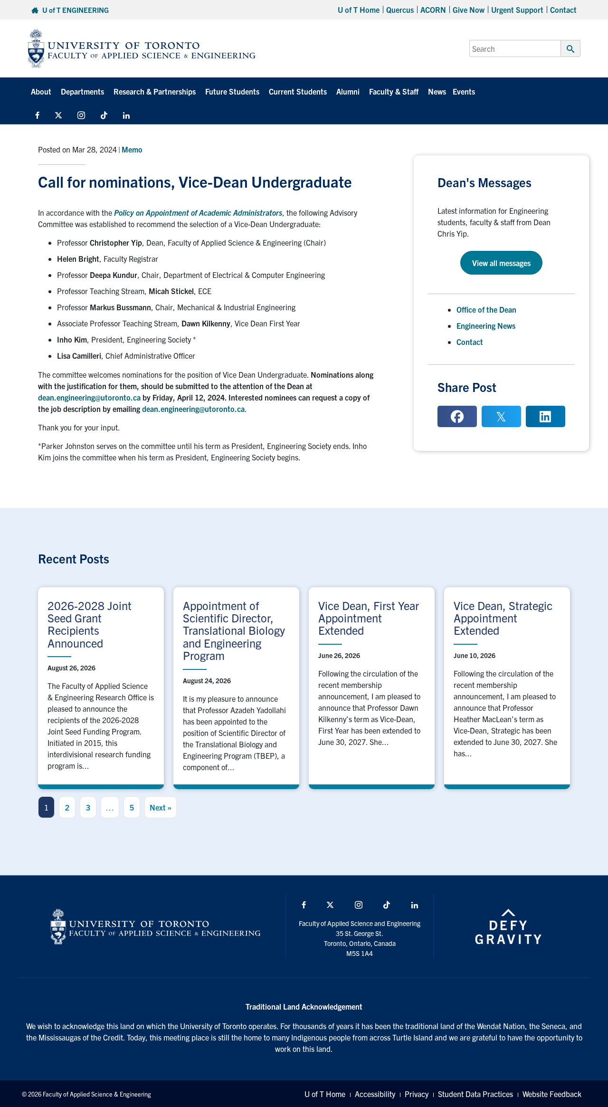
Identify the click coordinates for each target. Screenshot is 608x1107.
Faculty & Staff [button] (393, 91)
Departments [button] (82, 91)
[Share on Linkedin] (545, 416)
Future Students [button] (232, 91)
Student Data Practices (475, 1093)
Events (464, 91)
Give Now (468, 9)
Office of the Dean (486, 309)
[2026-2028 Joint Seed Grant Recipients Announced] (101, 685)
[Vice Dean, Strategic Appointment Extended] (507, 685)
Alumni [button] (348, 91)
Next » (160, 807)
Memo (132, 149)
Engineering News (485, 325)
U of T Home (359, 9)
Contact (563, 9)
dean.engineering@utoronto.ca (89, 397)
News (437, 91)
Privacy (416, 1093)
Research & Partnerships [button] (155, 91)
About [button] (41, 91)
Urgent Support (517, 9)
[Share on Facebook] (457, 416)
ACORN (433, 9)
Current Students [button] (298, 91)
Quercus (400, 9)
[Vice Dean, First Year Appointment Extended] (372, 685)
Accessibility (375, 1093)
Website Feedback (551, 1093)
